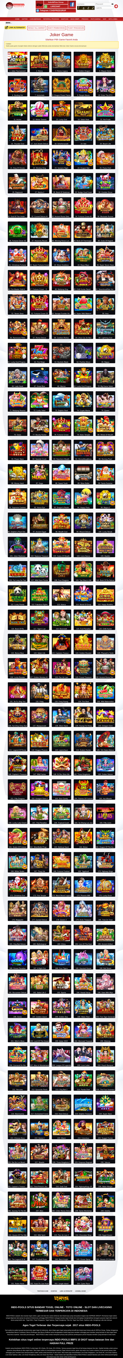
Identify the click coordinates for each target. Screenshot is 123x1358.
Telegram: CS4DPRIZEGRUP (53, 10)
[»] (15, 27)
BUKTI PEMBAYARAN (56, 28)
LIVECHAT (55, 6)
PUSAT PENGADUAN (76, 28)
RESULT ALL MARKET (36, 28)
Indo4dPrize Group (56, 2)
